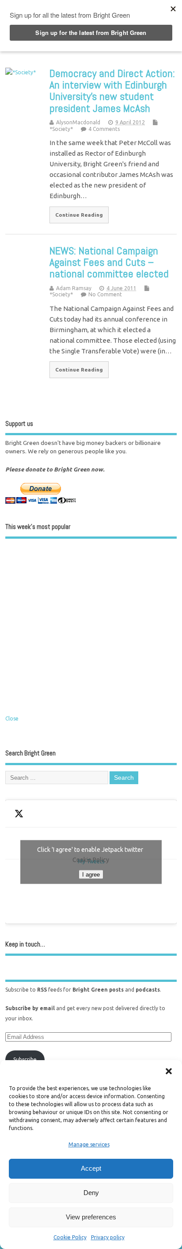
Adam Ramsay (73, 288)
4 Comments (104, 129)
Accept (91, 1168)
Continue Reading (79, 215)
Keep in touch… (25, 944)
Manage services (89, 1144)
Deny (91, 1192)
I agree (91, 874)
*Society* (61, 129)
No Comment (105, 294)
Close (12, 718)
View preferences (91, 1217)
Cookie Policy (70, 1237)
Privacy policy (108, 1237)
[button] (168, 1071)
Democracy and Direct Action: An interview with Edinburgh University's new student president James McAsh (112, 90)
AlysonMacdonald (78, 122)
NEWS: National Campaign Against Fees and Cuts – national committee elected (109, 262)
